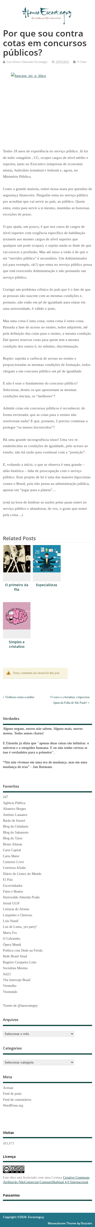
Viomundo (10, 992)
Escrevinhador (13, 885)
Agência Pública (14, 803)
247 (5, 797)
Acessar (8, 1088)
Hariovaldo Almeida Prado (21, 897)
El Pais (8, 879)
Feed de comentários (17, 1099)
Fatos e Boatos (13, 891)
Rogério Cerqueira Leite (19, 962)
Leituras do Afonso (16, 909)
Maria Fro (10, 933)
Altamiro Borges (14, 809)
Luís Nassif (11, 921)
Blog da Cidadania (15, 826)
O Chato (81, 62)
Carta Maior (11, 856)
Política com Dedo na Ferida (22, 950)
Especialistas (46, 585)
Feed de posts (12, 1093)
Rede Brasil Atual (15, 956)
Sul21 (7, 974)
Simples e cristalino (17, 644)
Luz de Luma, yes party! (20, 927)
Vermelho (9, 986)
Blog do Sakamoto (15, 832)
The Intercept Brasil (16, 980)
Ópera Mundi (12, 944)
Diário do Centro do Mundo (22, 874)
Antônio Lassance (15, 815)
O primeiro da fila (16, 587)
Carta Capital (12, 850)
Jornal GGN (11, 903)
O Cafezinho (11, 938)
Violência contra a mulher (19, 697)
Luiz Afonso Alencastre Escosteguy (27, 62)
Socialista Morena (15, 968)
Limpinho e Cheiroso (17, 915)
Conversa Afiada (14, 868)
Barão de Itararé (14, 820)
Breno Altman (12, 844)
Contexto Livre (13, 862)
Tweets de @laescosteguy (20, 1005)
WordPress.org (13, 1105)
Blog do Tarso (12, 838)
